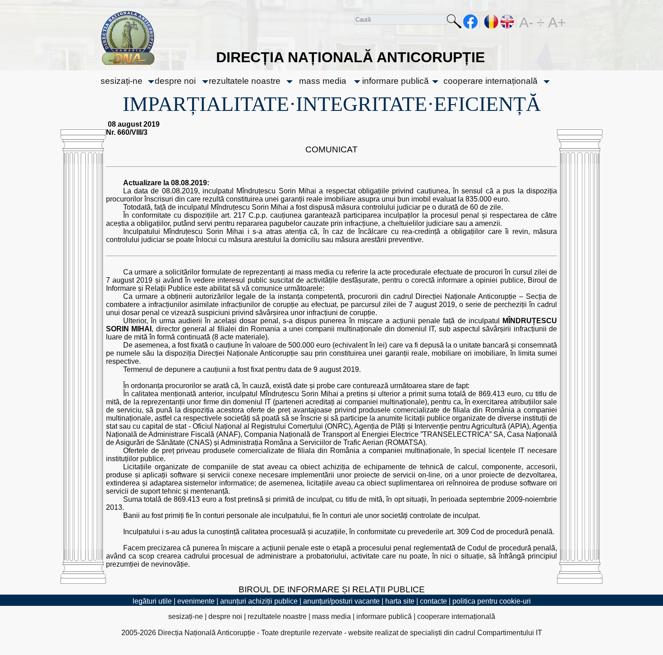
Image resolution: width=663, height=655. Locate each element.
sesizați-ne (122, 81)
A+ (555, 21)
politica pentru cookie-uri (491, 601)
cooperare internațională (490, 81)
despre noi (175, 81)
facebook (470, 21)
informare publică (395, 81)
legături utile (152, 601)
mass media (322, 81)
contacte (433, 601)
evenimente (196, 601)
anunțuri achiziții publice (259, 601)
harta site (399, 601)
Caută (454, 23)
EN (507, 21)
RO (491, 21)
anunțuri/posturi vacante (341, 601)
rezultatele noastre (245, 81)
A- (526, 21)
